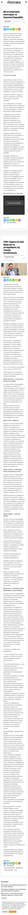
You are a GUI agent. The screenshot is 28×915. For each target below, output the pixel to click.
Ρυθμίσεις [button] (5, 911)
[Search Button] (26, 2)
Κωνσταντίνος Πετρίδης (9, 867)
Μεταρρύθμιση (19, 867)
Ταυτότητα (4, 898)
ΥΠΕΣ (16, 870)
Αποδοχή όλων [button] (13, 911)
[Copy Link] (16, 29)
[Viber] (19, 29)
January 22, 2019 (16, 21)
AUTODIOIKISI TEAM (9, 256)
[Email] (13, 29)
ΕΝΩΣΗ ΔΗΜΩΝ (10, 865)
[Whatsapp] (10, 29)
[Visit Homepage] (14, 2)
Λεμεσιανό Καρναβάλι (11, 222)
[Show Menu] (2, 2)
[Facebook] (5, 29)
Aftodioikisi (8, 21)
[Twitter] (7, 29)
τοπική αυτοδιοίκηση (8, 870)
